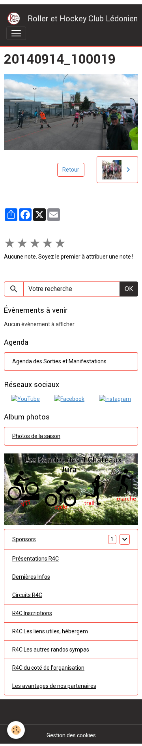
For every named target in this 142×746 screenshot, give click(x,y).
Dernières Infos (31, 577)
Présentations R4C (35, 558)
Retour (70, 169)
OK (129, 289)
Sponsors (24, 539)
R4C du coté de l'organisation (48, 668)
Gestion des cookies (71, 735)
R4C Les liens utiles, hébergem (50, 631)
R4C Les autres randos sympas (50, 649)
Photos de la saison (36, 436)
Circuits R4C (27, 595)
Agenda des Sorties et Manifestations (59, 361)
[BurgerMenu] (16, 33)
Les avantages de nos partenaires (54, 686)
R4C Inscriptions (32, 613)
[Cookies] (16, 730)
